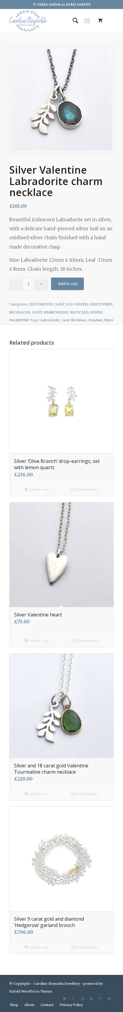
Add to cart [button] (38, 489)
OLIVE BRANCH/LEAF (50, 312)
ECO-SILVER (76, 304)
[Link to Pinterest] (100, 998)
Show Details (86, 489)
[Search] (72, 21)
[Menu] (87, 20)
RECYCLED (79, 312)
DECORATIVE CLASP (47, 304)
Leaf (66, 320)
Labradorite (50, 320)
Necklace (79, 320)
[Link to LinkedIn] (91, 998)
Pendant (95, 320)
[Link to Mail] (109, 998)
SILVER (96, 312)
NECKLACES (19, 312)
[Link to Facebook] (73, 998)
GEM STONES (101, 304)
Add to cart (67, 283)
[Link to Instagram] (82, 998)
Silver (108, 320)
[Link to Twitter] (64, 998)
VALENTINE (19, 320)
